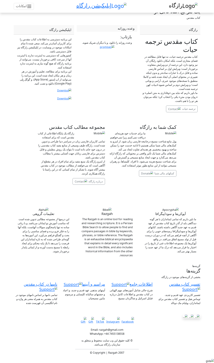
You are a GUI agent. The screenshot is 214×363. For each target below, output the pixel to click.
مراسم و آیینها (93, 284)
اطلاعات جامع (141, 284)
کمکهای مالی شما (164, 173)
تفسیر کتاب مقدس (184, 284)
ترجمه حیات (188, 109)
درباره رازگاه (96, 181)
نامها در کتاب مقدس (40, 284)
